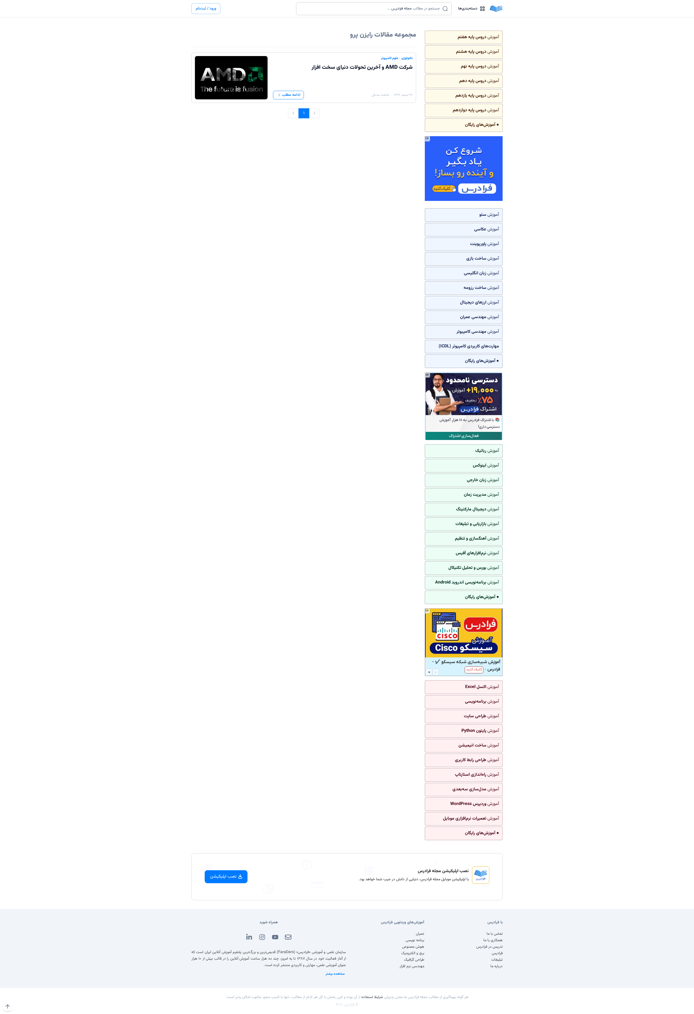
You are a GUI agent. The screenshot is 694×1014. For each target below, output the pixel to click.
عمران (420, 934)
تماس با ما (495, 934)
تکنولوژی (407, 58)
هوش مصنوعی (413, 947)
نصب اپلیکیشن (223, 876)
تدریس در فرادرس (489, 947)
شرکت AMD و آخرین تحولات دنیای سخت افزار (362, 67)
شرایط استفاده (372, 997)
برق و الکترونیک (412, 953)
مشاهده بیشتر (335, 974)
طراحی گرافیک (414, 960)
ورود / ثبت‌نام (206, 9)
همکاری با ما (493, 940)
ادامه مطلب (291, 95)
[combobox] (370, 8)
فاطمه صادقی (380, 95)
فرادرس (497, 953)
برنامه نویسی (415, 940)
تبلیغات (497, 960)
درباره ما (496, 966)
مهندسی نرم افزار (412, 966)
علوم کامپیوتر (389, 58)
